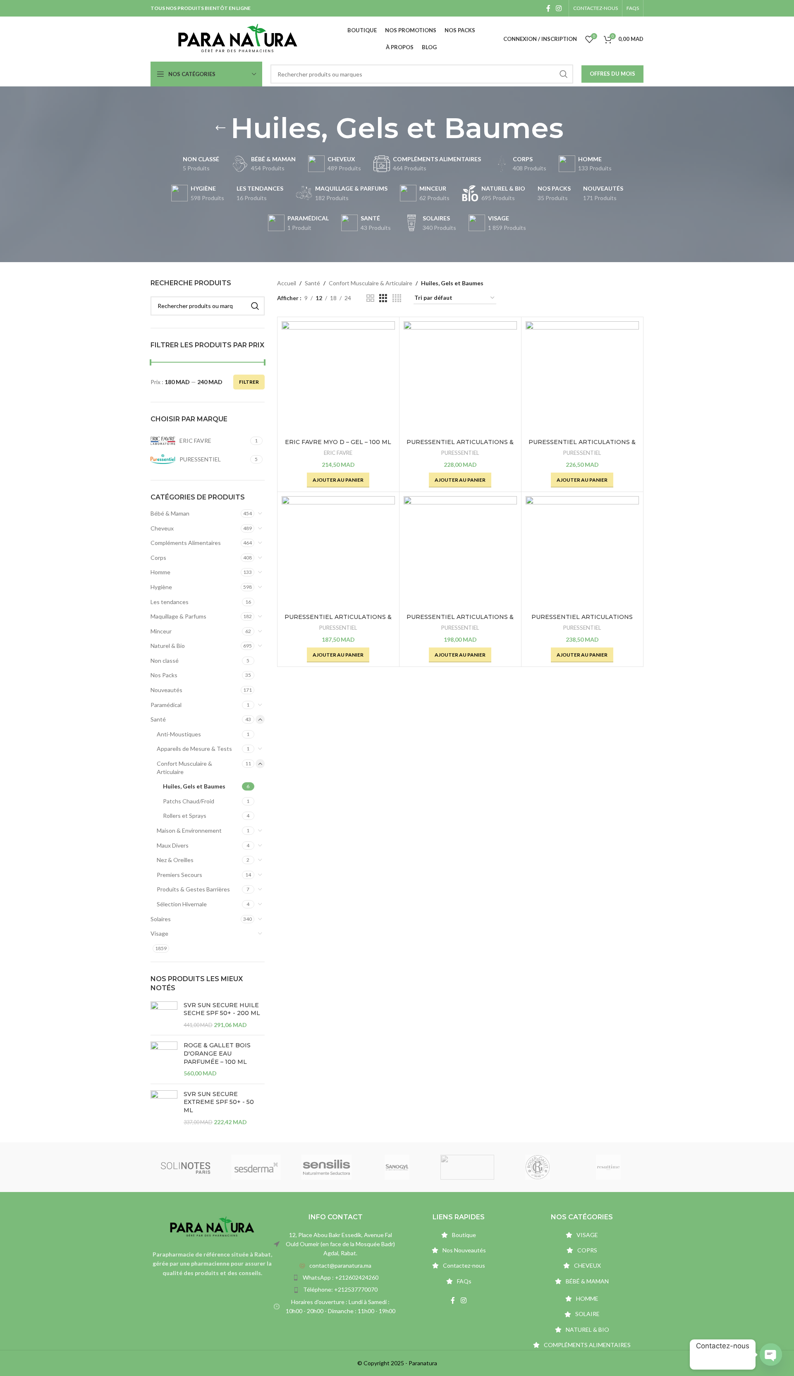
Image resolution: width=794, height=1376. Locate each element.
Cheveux (162, 528)
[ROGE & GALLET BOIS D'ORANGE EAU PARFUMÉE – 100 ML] (164, 1059)
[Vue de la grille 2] (370, 298)
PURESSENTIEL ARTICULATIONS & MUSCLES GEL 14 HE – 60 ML (338, 621)
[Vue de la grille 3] (383, 298)
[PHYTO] (608, 1167)
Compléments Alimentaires (186, 542)
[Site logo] (238, 38)
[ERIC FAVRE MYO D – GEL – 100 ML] (338, 378)
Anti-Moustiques (179, 734)
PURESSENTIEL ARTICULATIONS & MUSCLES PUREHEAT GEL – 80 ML (460, 621)
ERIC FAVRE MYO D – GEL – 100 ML (338, 442)
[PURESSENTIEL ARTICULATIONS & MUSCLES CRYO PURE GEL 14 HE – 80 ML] (582, 378)
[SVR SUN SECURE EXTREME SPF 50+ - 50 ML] (164, 1108)
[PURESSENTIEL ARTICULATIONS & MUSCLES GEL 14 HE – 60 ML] (338, 552)
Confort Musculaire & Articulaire (184, 767)
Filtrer (249, 382)
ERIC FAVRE (338, 452)
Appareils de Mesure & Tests (194, 748)
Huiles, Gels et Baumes (194, 786)
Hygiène (161, 586)
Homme (160, 572)
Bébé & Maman (170, 513)
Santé (158, 719)
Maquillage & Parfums (178, 616)
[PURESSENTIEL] (256, 1167)
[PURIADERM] (186, 1167)
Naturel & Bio (168, 645)
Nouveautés (166, 689)
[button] (338, 480)
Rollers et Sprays (184, 815)
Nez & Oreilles (175, 859)
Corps (158, 557)
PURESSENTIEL (460, 452)
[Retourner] (220, 128)
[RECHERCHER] (563, 74)
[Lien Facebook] (548, 8)
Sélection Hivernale (182, 904)
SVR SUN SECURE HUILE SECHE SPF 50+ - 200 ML (222, 1009)
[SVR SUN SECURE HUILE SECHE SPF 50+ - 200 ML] (164, 1015)
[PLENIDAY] (326, 1167)
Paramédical (166, 704)
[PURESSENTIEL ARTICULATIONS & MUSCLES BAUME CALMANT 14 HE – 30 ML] (460, 378)
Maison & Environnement (189, 830)
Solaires (161, 918)
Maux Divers (173, 845)
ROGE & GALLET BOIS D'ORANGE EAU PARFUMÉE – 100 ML (217, 1053)
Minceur (161, 631)
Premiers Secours (179, 874)
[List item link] (335, 1265)
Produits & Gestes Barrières (193, 889)
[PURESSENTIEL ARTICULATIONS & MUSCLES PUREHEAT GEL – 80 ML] (460, 552)
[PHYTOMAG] (537, 1167)
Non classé (165, 660)
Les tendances (170, 601)
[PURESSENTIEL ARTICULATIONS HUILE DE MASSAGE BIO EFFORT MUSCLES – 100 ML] (582, 552)
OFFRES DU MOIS (612, 73)
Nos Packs (164, 674)
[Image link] (212, 1226)
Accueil (286, 283)
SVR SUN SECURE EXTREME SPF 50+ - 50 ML (219, 1102)
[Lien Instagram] (558, 8)
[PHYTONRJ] (467, 1167)
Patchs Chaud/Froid (188, 801)
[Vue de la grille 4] (396, 298)
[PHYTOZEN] (397, 1167)
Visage (159, 933)
